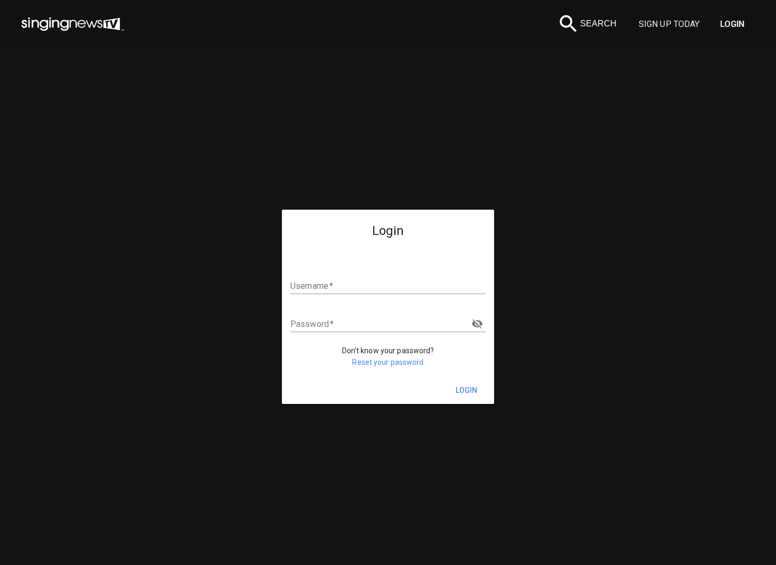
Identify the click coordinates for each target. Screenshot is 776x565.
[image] (73, 24)
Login (732, 24)
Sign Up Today (669, 24)
